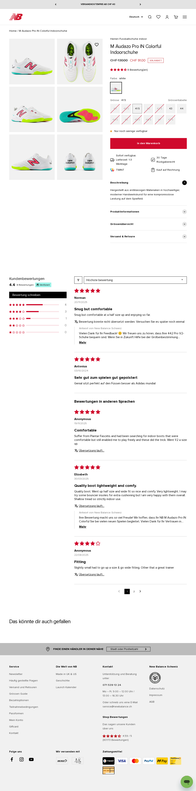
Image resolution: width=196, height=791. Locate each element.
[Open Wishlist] (158, 17)
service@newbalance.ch (117, 706)
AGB (151, 701)
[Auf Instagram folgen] (21, 759)
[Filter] (78, 280)
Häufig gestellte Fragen (23, 680)
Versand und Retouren (23, 687)
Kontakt (13, 733)
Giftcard (13, 726)
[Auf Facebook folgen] (11, 759)
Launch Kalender (66, 687)
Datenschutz (157, 688)
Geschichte (63, 680)
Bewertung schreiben (26, 295)
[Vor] (140, 4)
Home (13, 30)
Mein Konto (16, 720)
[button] (118, 69)
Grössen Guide (18, 693)
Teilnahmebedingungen (23, 707)
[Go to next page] (141, 591)
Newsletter (15, 674)
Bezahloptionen (19, 700)
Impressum (155, 695)
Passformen (16, 713)
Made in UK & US (66, 674)
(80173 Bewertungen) (116, 740)
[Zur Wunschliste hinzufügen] (96, 44)
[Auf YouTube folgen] (31, 759)
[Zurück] (55, 4)
